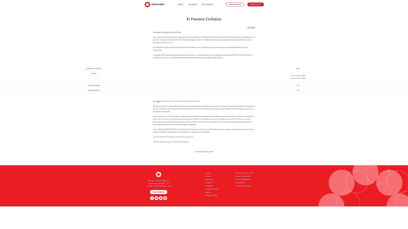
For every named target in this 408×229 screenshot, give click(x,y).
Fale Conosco (207, 4)
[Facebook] (156, 198)
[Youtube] (161, 198)
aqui (158, 101)
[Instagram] (152, 198)
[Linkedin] (165, 198)
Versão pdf (251, 27)
